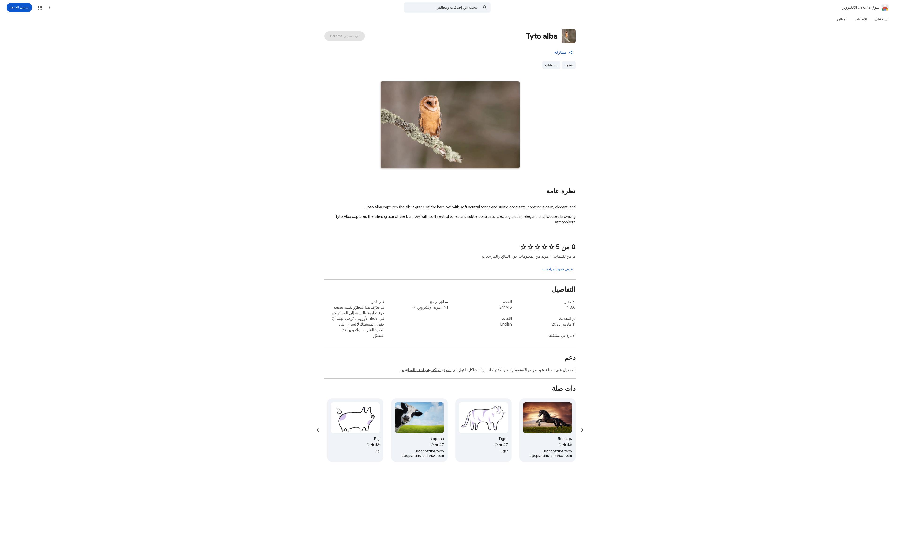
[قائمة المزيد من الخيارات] (50, 7)
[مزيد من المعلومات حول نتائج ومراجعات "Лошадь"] (560, 444)
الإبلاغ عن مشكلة (562, 335)
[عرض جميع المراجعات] (558, 269)
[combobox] (441, 7)
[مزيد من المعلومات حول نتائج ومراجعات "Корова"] (432, 444)
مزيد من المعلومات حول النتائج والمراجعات (515, 256)
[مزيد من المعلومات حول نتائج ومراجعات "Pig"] (368, 444)
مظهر (569, 65)
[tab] (881, 19)
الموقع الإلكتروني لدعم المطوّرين (425, 370)
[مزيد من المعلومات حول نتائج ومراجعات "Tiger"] (496, 444)
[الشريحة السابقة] (582, 430)
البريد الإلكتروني (429, 307)
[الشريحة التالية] (317, 430)
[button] (40, 7)
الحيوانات (551, 65)
